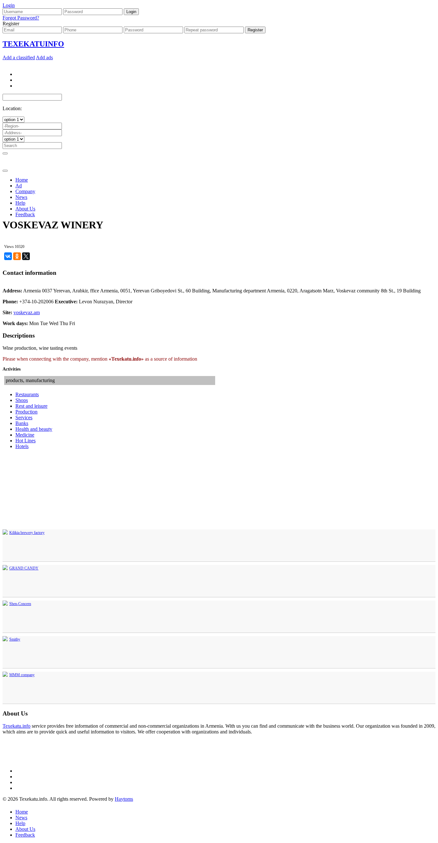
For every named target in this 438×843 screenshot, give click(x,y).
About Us (25, 208)
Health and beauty (33, 429)
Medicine (24, 435)
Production (26, 411)
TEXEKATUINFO (33, 44)
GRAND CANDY (23, 568)
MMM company (22, 675)
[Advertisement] (219, 174)
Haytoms (124, 799)
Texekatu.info (16, 726)
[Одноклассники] (17, 256)
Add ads (44, 57)
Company (25, 191)
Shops (21, 400)
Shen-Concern (20, 604)
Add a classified (19, 57)
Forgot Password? (21, 17)
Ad (18, 185)
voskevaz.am (26, 312)
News (21, 197)
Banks (21, 423)
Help (20, 203)
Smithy (14, 639)
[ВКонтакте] (8, 256)
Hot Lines (25, 440)
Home (21, 180)
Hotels (22, 446)
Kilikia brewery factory (27, 532)
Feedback (25, 214)
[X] (26, 256)
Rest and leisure (31, 406)
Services (23, 417)
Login (9, 5)
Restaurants (27, 394)
